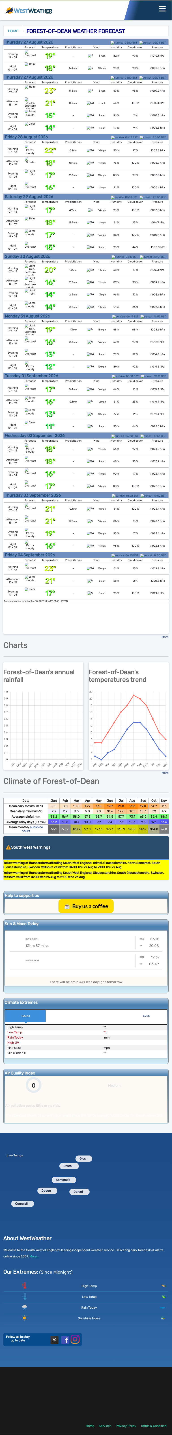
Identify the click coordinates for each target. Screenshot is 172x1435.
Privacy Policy (126, 1426)
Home (13, 31)
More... (34, 1256)
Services (105, 1426)
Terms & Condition (153, 1426)
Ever (146, 1015)
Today (25, 1015)
